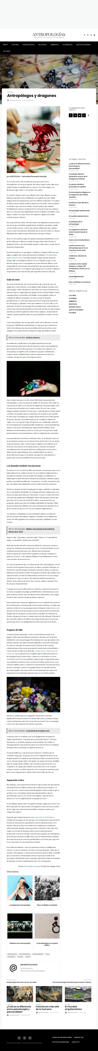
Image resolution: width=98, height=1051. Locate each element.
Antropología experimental (79, 211)
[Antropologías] (8, 100)
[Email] (84, 115)
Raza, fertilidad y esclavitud (79, 282)
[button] (94, 35)
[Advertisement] (49, 14)
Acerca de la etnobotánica (79, 240)
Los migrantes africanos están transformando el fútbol (78, 232)
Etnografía (11, 957)
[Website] (91, 35)
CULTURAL (10, 92)
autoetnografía (25, 954)
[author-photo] (8, 1015)
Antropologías (15, 100)
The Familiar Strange (32, 866)
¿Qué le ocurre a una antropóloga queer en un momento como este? (78, 248)
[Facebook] (84, 35)
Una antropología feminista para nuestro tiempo (72, 982)
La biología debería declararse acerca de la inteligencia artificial (78, 176)
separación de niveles (42, 817)
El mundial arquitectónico (79, 216)
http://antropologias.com (26, 968)
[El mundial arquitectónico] (78, 994)
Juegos (27, 957)
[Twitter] (88, 35)
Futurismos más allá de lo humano (47, 1008)
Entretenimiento (38, 954)
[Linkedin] (79, 115)
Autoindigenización (76, 277)
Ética (47, 954)
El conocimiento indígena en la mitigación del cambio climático (80, 194)
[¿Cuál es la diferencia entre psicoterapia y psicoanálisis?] (20, 994)
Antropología (12, 954)
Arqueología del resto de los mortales (22, 982)
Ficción (20, 957)
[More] (88, 115)
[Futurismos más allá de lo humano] (49, 994)
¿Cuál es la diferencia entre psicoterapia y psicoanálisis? (79, 166)
